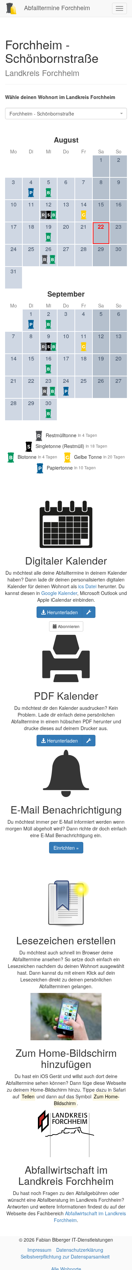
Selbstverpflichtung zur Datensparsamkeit (65, 1256)
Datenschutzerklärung (79, 1249)
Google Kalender (59, 593)
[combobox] (66, 113)
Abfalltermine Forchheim (56, 7)
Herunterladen (62, 612)
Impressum (39, 1249)
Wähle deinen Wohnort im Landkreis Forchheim (60, 97)
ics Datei (87, 586)
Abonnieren (68, 626)
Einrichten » (66, 847)
